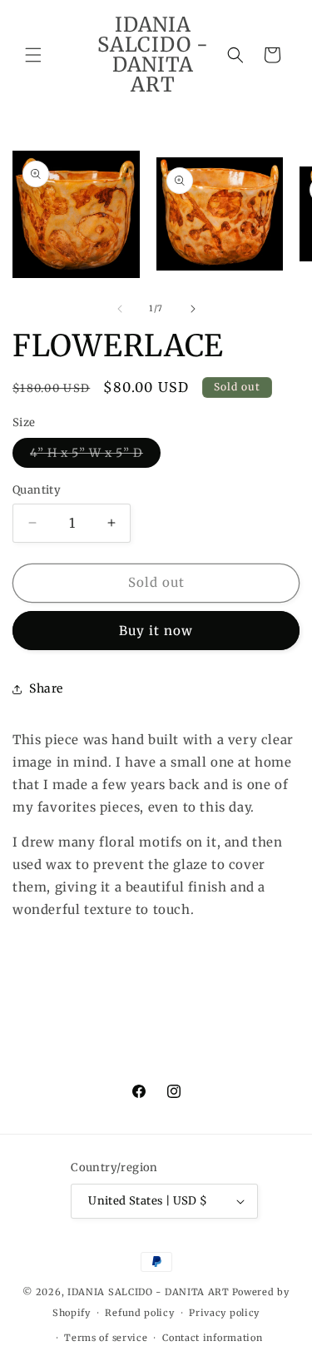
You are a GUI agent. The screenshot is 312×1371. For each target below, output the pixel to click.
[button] (33, 55)
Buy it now (156, 630)
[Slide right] (193, 309)
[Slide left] (120, 309)
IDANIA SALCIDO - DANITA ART (148, 1292)
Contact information (212, 1338)
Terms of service (105, 1338)
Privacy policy (224, 1313)
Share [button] (46, 688)
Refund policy (139, 1313)
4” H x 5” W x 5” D (95, 456)
